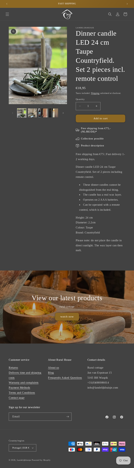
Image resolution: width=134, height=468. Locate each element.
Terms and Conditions (22, 392)
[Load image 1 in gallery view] (21, 112)
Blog (51, 372)
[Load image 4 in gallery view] (53, 112)
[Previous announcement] (7, 4)
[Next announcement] (127, 4)
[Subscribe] (67, 417)
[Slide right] (63, 113)
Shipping (95, 93)
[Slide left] (12, 113)
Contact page (16, 397)
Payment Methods (19, 387)
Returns (13, 367)
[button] (7, 14)
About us (53, 367)
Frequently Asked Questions (65, 377)
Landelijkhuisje (24, 460)
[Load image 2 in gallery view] (32, 112)
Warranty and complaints (24, 382)
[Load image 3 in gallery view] (43, 112)
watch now (67, 316)
